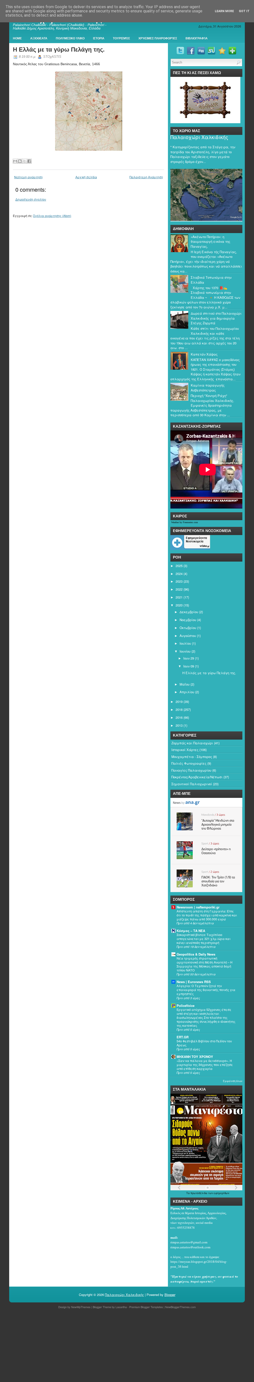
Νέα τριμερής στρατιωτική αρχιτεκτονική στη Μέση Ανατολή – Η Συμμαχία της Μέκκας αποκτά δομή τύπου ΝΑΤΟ (204, 964)
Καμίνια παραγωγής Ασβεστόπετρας (207, 387)
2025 (179, 565)
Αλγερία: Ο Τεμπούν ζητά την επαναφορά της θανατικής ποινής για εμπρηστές (206, 990)
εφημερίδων (221, 1193)
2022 (179, 589)
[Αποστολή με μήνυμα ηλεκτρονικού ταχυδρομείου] (15, 161)
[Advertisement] (127, 1346)
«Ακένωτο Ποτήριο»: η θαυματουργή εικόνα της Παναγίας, (210, 241)
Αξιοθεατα (38, 38)
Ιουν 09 (188, 666)
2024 (179, 573)
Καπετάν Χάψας (204, 354)
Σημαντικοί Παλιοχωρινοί (191, 783)
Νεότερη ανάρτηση (28, 177)
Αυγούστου (188, 635)
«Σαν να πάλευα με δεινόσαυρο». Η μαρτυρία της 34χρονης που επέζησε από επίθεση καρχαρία (205, 1064)
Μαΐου (185, 684)
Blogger (169, 1294)
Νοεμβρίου (188, 619)
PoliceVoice (185, 1005)
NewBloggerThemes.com (180, 1307)
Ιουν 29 (188, 658)
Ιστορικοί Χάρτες (184, 749)
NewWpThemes (81, 1307)
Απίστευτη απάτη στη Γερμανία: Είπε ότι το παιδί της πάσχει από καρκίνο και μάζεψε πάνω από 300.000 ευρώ (207, 915)
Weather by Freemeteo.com (184, 522)
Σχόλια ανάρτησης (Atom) (52, 215)
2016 (179, 717)
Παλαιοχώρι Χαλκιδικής (199, 137)
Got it (244, 11)
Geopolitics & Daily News (196, 954)
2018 (179, 709)
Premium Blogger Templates (146, 1307)
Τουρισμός (121, 38)
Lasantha (121, 1307)
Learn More (224, 11)
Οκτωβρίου (188, 627)
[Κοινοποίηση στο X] (24, 161)
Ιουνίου (185, 651)
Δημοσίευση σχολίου (30, 199)
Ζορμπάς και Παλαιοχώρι (192, 743)
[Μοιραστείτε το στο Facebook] (29, 161)
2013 (179, 725)
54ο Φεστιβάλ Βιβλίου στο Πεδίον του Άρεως (204, 1043)
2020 (179, 605)
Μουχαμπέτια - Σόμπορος (191, 756)
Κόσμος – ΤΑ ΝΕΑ (191, 930)
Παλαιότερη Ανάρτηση (146, 177)
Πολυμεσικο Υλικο (70, 38)
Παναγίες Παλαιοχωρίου (191, 770)
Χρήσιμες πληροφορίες (157, 38)
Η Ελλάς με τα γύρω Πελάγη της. (59, 49)
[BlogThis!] (19, 161)
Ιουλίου (185, 643)
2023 (179, 581)
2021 (179, 597)
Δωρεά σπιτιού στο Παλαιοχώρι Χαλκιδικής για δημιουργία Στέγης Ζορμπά (216, 318)
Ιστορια (98, 38)
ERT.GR (183, 1037)
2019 (179, 701)
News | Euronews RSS (194, 981)
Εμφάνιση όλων (232, 1081)
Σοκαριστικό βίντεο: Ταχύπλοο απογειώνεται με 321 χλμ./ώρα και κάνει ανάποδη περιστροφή (203, 938)
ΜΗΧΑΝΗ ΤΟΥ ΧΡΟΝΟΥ (195, 1056)
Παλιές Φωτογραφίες (188, 763)
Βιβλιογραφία (197, 38)
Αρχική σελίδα (86, 177)
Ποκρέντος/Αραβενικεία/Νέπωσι (196, 777)
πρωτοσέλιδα (199, 1193)
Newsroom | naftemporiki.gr (198, 907)
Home (17, 38)
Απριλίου (187, 692)
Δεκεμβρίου (189, 611)
